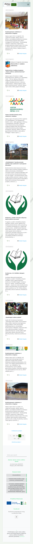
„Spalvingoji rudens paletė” (13, 317)
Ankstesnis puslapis (17, 430)
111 (15, 438)
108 (17, 435)
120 (18, 438)
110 (23, 435)
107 (14, 435)
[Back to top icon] (16, 530)
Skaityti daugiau (23, 53)
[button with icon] (16, 517)
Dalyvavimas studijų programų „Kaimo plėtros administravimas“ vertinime (15, 72)
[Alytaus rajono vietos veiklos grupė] (10, 4)
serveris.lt (22, 536)
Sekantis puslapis (16, 442)
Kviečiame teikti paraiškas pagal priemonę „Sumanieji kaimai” (16, 479)
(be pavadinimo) (16, 475)
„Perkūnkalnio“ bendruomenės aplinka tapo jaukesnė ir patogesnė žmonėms (15, 164)
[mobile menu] (28, 4)
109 (20, 435)
